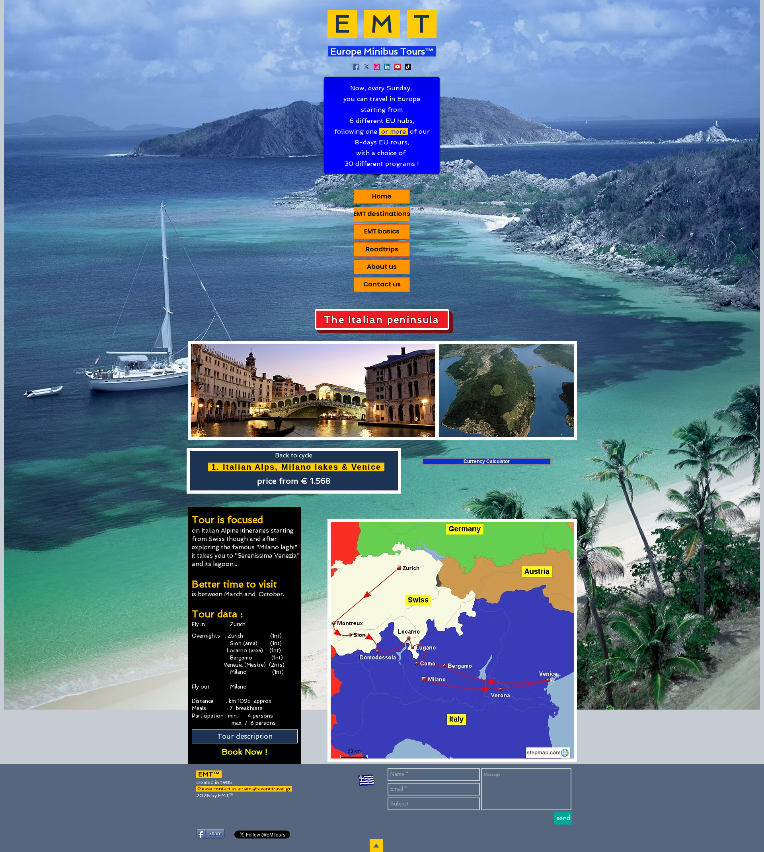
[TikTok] (408, 67)
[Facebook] (356, 67)
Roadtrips (382, 249)
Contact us (382, 284)
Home (382, 196)
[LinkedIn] (387, 67)
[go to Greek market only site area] (367, 781)
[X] (366, 67)
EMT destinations (381, 213)
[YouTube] (397, 67)
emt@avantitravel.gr (267, 789)
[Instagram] (377, 67)
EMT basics (382, 231)
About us (382, 266)
